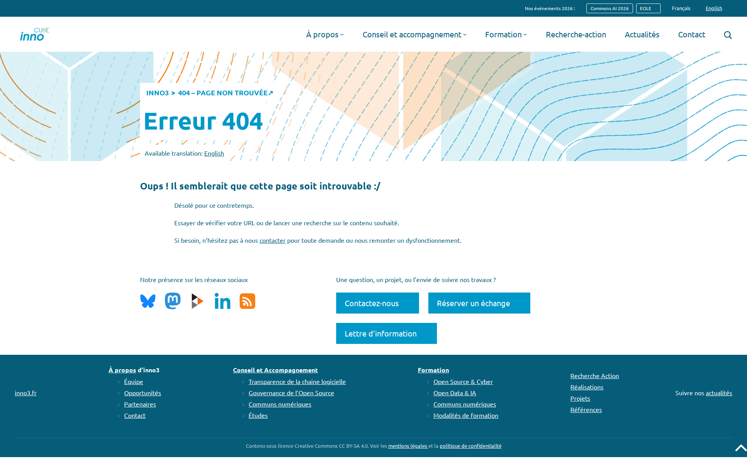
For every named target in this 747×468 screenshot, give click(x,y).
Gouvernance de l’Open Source (291, 392)
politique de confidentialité (471, 445)
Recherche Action (594, 375)
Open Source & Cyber (463, 381)
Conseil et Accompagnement (275, 370)
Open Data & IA (454, 392)
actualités (719, 392)
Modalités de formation (465, 415)
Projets (580, 398)
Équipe (133, 381)
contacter (273, 240)
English (214, 153)
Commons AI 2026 (610, 8)
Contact (135, 415)
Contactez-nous (372, 303)
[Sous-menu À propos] (342, 34)
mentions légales (408, 445)
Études (258, 415)
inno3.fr (26, 392)
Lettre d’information (381, 333)
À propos (122, 370)
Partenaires (140, 404)
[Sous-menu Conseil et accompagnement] (465, 34)
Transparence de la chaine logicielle (297, 381)
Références (586, 409)
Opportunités (142, 392)
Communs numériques (280, 404)
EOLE (645, 8)
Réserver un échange (473, 303)
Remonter (741, 447)
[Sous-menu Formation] (525, 34)
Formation (433, 370)
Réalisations (586, 387)
